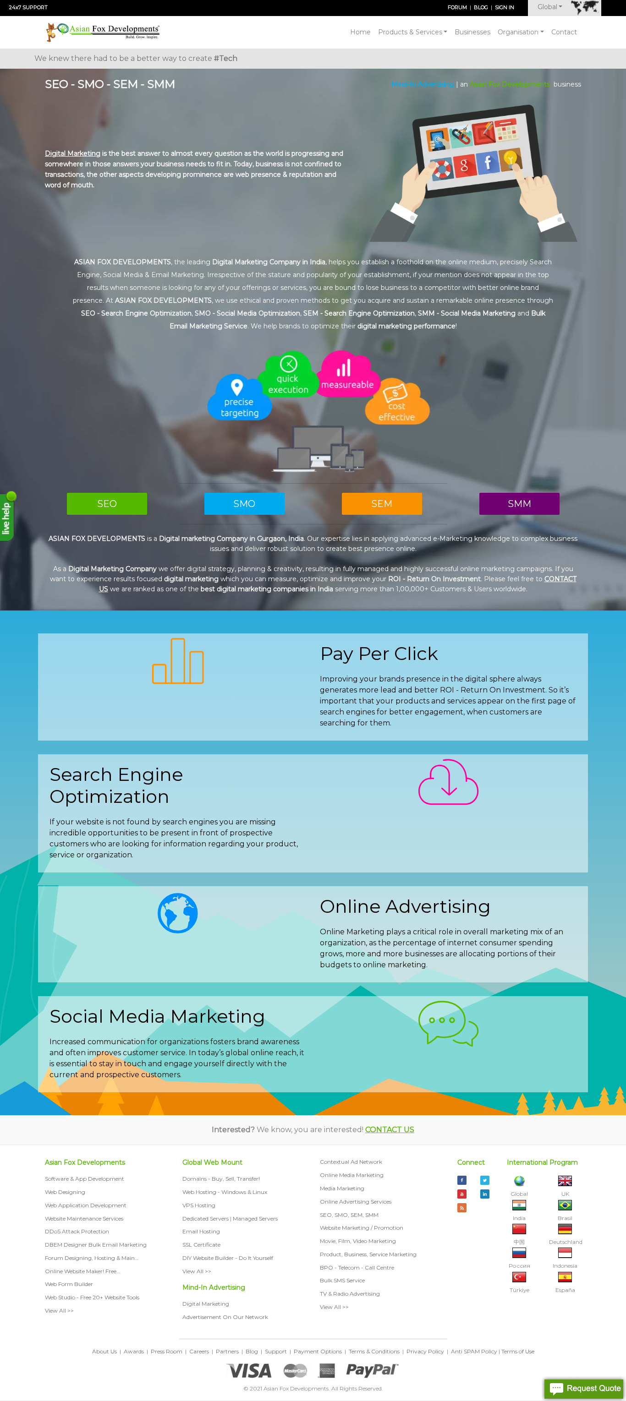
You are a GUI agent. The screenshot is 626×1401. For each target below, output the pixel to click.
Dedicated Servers (205, 1218)
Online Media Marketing (352, 1175)
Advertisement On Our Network (225, 1317)
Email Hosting (201, 1231)
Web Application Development (85, 1205)
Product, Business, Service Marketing (368, 1254)
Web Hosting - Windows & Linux (224, 1191)
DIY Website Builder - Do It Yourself (227, 1257)
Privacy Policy (425, 1351)
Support (276, 1351)
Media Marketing (342, 1188)
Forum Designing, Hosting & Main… (91, 1257)
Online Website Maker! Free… (82, 1271)
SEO (107, 503)
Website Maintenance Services (84, 1218)
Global (547, 7)
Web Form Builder (69, 1284)
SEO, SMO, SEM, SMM (349, 1214)
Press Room (166, 1351)
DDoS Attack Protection (77, 1231)
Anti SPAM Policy (474, 1351)
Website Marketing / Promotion (361, 1227)
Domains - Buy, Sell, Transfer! (221, 1178)
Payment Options (318, 1351)
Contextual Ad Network (351, 1161)
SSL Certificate (201, 1244)
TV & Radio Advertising (350, 1293)
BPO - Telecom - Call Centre (357, 1267)
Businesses (472, 32)
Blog (252, 1351)
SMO (244, 503)
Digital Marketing (205, 1303)
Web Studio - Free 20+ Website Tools (92, 1297)
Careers (199, 1351)
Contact (564, 32)
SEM (381, 503)
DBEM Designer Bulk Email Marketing (96, 1244)
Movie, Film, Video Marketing (358, 1240)
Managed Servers (255, 1218)
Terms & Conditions (374, 1351)
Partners (227, 1351)
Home (360, 32)
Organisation (518, 32)
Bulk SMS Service (342, 1280)
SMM (519, 503)
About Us (104, 1351)
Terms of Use (517, 1351)
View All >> (59, 1310)
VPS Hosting (198, 1205)
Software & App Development (85, 1178)
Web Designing (65, 1191)
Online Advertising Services (355, 1201)
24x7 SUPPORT (28, 7)
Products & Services (410, 32)
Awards (134, 1351)
